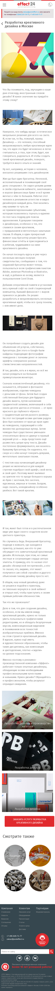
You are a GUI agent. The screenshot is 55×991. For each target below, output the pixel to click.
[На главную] (5, 967)
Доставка (22, 929)
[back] (3, 23)
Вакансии (5, 919)
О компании (5, 912)
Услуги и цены (24, 926)
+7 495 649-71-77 (36, 14)
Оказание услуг (25, 912)
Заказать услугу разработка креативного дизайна (29, 821)
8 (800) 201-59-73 (22, 14)
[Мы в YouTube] (27, 958)
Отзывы (4, 926)
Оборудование (24, 915)
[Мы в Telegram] (19, 958)
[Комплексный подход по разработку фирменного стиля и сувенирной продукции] (27, 117)
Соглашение (6, 922)
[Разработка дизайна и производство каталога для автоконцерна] (27, 508)
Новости (4, 915)
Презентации (24, 919)
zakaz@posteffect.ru (31, 12)
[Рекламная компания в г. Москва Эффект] (29, 5)
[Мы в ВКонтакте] (35, 958)
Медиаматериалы (43, 912)
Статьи (21, 922)
